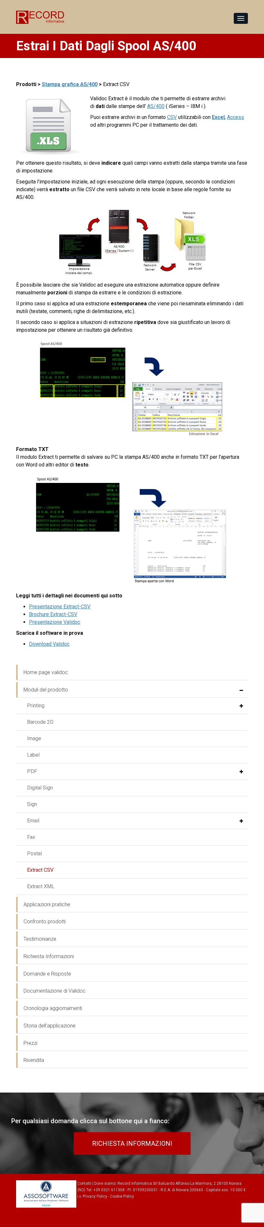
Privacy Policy (95, 1196)
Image (34, 738)
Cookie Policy (122, 1196)
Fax (31, 837)
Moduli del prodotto (46, 690)
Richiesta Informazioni (49, 956)
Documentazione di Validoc (55, 991)
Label (33, 755)
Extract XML (40, 886)
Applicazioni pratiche (47, 904)
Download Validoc (49, 644)
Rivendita (34, 1060)
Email (33, 821)
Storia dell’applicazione (50, 1026)
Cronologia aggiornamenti (53, 1008)
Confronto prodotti (45, 921)
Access (235, 117)
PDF (32, 771)
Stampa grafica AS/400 (70, 84)
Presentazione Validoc (54, 622)
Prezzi (30, 1043)
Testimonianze (40, 939)
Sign (32, 804)
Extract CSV (40, 870)
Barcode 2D (40, 722)
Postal (34, 853)
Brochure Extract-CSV (53, 614)
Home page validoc (46, 672)
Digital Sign (40, 788)
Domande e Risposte (47, 974)
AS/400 (156, 106)
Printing (35, 705)
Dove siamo (105, 1183)
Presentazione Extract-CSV (59, 607)
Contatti (84, 1183)
